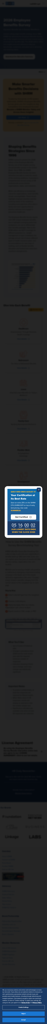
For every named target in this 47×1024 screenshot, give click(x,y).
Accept (23, 1020)
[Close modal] (39, 490)
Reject (23, 1013)
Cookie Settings (23, 1007)
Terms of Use (25, 1003)
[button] (23, 517)
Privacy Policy (37, 1003)
